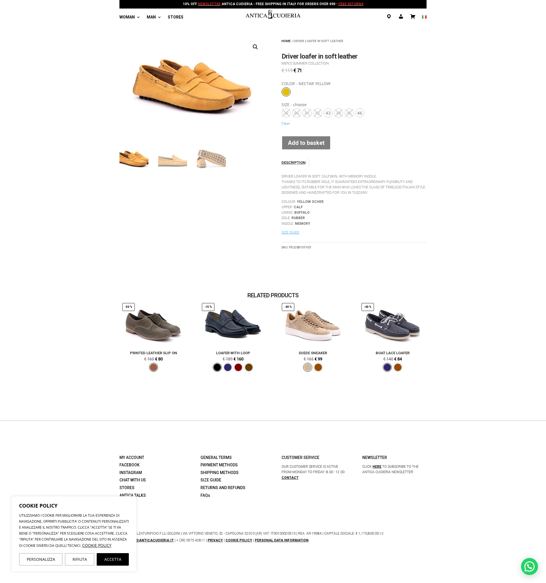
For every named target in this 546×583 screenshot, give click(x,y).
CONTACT (290, 478)
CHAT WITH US (132, 480)
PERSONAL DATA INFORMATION (282, 540)
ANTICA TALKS (132, 495)
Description (293, 162)
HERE (377, 467)
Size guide (290, 232)
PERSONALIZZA (41, 559)
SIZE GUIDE (210, 480)
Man (151, 17)
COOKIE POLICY (96, 545)
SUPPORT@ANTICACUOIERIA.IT (146, 540)
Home (286, 41)
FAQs (205, 495)
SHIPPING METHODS (219, 472)
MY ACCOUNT (131, 457)
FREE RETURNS (350, 4)
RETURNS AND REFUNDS (222, 487)
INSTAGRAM (130, 472)
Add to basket (306, 142)
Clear (286, 123)
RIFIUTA (80, 559)
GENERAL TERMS (216, 457)
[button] (255, 47)
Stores (175, 17)
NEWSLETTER (209, 4)
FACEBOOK (129, 465)
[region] (73, 534)
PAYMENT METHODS (219, 465)
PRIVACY (215, 540)
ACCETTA (112, 559)
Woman (127, 17)
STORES (127, 487)
